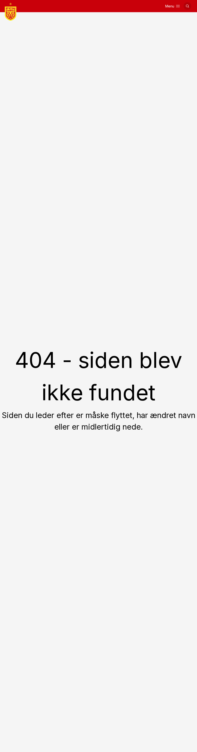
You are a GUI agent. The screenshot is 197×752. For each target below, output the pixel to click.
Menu (169, 6)
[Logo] (10, 12)
